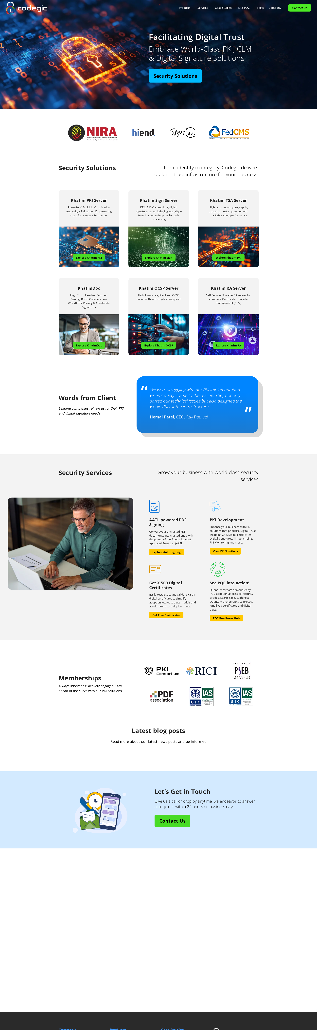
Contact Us (299, 8)
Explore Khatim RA (228, 345)
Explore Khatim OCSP (158, 345)
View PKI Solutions (225, 551)
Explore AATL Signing (166, 552)
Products (185, 8)
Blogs (260, 8)
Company (275, 8)
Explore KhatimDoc (89, 345)
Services (202, 8)
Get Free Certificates (166, 615)
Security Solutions (175, 76)
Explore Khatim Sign (158, 257)
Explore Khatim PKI (89, 257)
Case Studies (223, 8)
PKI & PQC (243, 8)
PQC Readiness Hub (226, 618)
